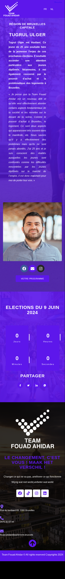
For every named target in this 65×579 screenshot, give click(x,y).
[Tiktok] (28, 493)
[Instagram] (40, 268)
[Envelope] (32, 268)
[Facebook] (24, 268)
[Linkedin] (45, 493)
